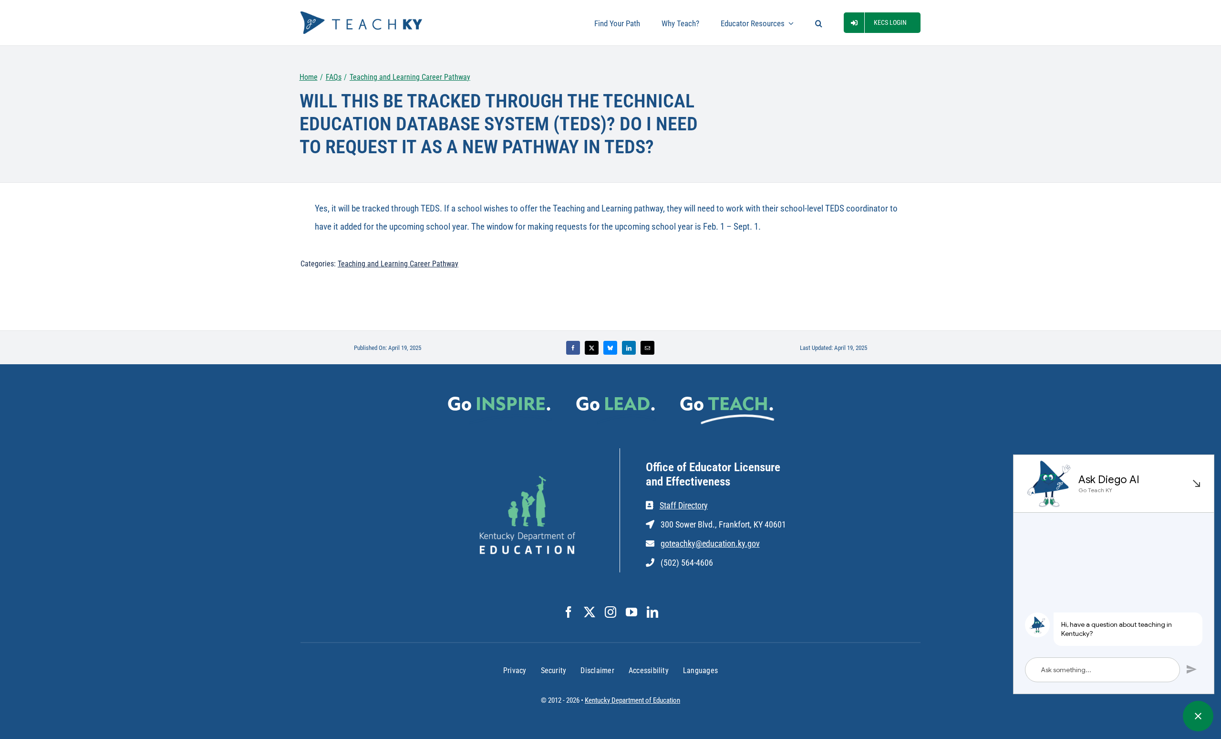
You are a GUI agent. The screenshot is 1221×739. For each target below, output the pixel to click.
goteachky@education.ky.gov (710, 543)
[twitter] (589, 612)
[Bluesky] (610, 347)
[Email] (647, 347)
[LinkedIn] (629, 347)
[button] (818, 22)
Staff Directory (684, 505)
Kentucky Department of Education (632, 700)
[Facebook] (573, 347)
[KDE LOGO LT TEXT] (527, 480)
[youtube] (631, 612)
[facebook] (568, 612)
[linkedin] (652, 612)
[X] (591, 347)
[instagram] (610, 612)
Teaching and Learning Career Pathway (398, 263)
